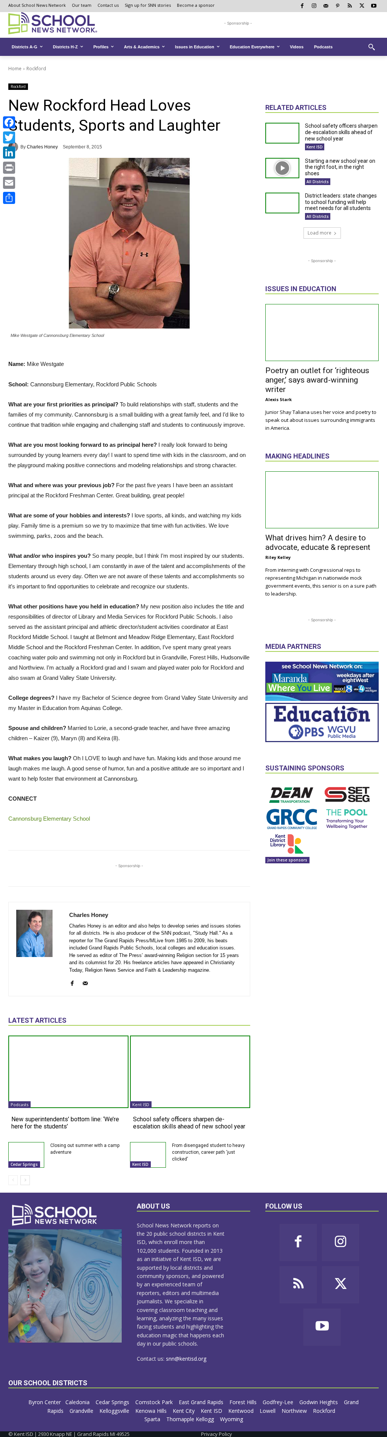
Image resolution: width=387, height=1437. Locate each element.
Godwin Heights (319, 1402)
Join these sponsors (287, 860)
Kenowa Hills (151, 1410)
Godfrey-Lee (279, 1402)
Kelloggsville (115, 1410)
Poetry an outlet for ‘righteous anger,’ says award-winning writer (317, 380)
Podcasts (19, 1104)
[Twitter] (9, 137)
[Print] (9, 167)
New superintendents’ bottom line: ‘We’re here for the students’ (65, 1123)
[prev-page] (13, 1180)
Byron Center (44, 1402)
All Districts (318, 181)
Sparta (153, 1419)
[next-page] (25, 1180)
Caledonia (78, 1402)
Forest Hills (243, 1402)
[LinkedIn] (9, 152)
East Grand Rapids (202, 1402)
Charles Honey (42, 147)
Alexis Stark (278, 399)
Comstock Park (154, 1402)
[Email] (9, 182)
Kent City (184, 1410)
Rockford (36, 68)
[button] (371, 47)
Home (15, 68)
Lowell (268, 1410)
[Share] (9, 197)
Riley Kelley (278, 557)
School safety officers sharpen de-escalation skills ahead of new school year (189, 1123)
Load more (319, 233)
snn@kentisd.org (186, 1358)
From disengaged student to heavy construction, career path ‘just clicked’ (208, 1152)
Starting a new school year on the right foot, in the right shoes (340, 167)
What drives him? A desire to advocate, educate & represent (317, 542)
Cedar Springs (24, 1164)
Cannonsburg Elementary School (49, 818)
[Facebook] (9, 122)
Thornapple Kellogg (190, 1419)
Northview (295, 1410)
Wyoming (231, 1419)
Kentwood (241, 1410)
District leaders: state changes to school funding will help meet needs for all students (341, 202)
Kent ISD (140, 1104)
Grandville (82, 1410)
